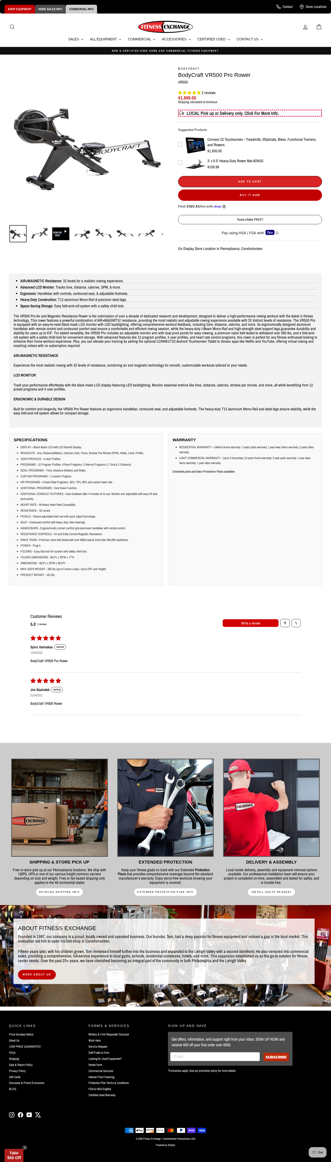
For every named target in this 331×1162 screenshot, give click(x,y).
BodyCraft (189, 69)
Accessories (174, 39)
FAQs (12, 1053)
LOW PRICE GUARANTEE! (25, 1046)
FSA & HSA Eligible (99, 1089)
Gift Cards (14, 1077)
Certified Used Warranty (102, 1095)
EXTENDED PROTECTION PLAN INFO (165, 892)
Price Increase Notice (21, 1034)
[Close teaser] (25, 1147)
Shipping (183, 102)
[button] (190, 92)
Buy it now (250, 195)
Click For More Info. (262, 113)
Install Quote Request (271, 892)
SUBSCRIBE (276, 1057)
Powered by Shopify (165, 1145)
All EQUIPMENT (104, 39)
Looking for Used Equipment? (105, 1059)
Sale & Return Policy (21, 1065)
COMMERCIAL (140, 39)
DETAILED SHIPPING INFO (59, 892)
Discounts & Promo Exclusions (26, 1083)
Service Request (97, 1046)
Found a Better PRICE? (250, 219)
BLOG (12, 1089)
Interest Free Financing (101, 1077)
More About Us (37, 974)
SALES (74, 39)
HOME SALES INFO (50, 9)
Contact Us (248, 39)
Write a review (250, 623)
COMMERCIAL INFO (81, 9)
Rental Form (95, 1065)
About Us (14, 1040)
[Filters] (285, 623)
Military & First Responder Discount (108, 1034)
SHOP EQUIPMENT (20, 9)
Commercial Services (100, 1071)
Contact (288, 6)
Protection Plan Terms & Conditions (108, 1083)
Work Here (94, 1040)
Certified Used (212, 39)
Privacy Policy (17, 1071)
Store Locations (316, 6)
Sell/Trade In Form (98, 1053)
